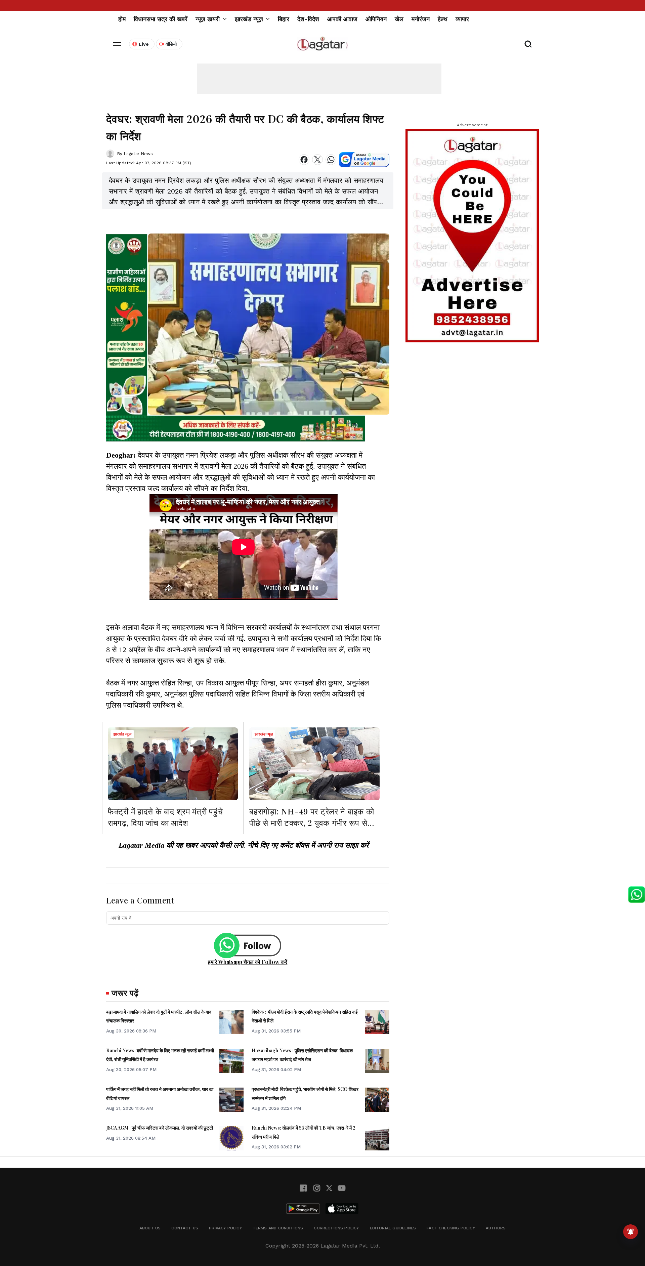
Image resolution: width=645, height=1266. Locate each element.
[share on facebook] (304, 159)
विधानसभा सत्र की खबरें (160, 19)
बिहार (283, 19)
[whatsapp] (331, 159)
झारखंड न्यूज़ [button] (249, 19)
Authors (496, 1228)
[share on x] (317, 159)
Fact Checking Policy (451, 1228)
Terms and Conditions (278, 1228)
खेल (399, 19)
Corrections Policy (336, 1228)
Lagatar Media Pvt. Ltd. (350, 1245)
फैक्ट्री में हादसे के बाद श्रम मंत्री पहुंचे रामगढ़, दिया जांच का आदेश (165, 817)
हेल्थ (442, 19)
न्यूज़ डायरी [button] (208, 19)
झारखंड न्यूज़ (122, 734)
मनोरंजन (421, 19)
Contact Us (184, 1228)
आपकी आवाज (342, 19)
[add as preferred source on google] (364, 159)
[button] (117, 44)
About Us (150, 1228)
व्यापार (462, 19)
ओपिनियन (376, 19)
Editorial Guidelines (393, 1228)
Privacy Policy (225, 1228)
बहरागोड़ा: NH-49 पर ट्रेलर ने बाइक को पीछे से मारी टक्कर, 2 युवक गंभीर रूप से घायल (311, 822)
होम (122, 19)
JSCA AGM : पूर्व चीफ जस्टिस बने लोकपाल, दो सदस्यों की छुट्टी (159, 1128)
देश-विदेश (308, 19)
